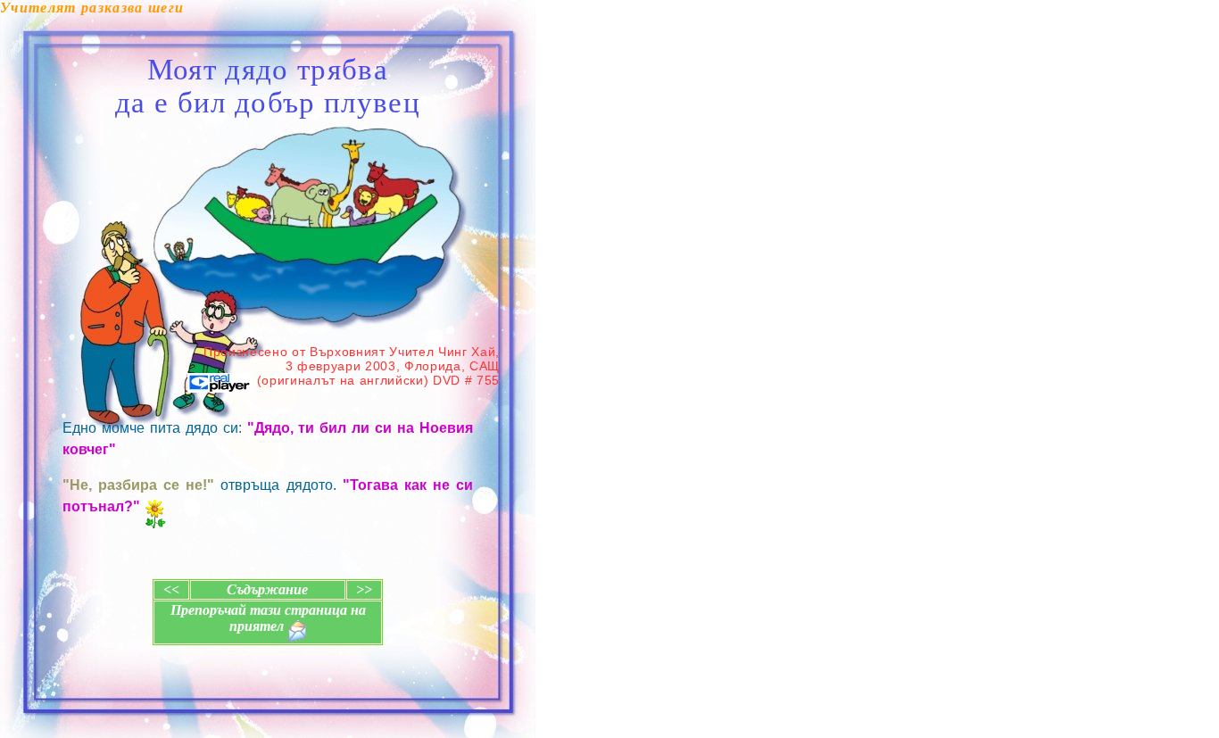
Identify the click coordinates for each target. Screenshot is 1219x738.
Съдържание (267, 589)
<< (171, 589)
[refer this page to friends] (297, 631)
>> (364, 589)
